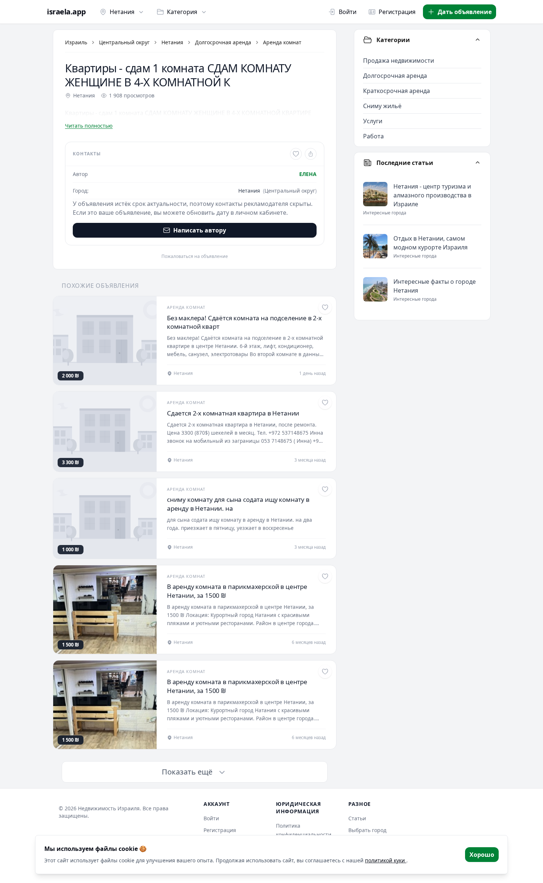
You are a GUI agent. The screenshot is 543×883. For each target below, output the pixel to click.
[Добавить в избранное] (296, 154)
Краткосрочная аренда (396, 91)
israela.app (66, 11)
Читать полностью (89, 125)
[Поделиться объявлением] (311, 154)
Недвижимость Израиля (109, 808)
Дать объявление (465, 12)
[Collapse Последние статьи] (477, 162)
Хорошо (481, 855)
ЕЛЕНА (308, 173)
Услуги (372, 121)
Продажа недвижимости (398, 60)
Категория (182, 12)
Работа (373, 136)
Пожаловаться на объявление (194, 256)
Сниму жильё (382, 106)
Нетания (122, 12)
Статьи (357, 818)
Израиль (76, 42)
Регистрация (397, 12)
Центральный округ (124, 42)
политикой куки (385, 860)
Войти (347, 12)
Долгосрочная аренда (223, 42)
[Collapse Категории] (477, 39)
